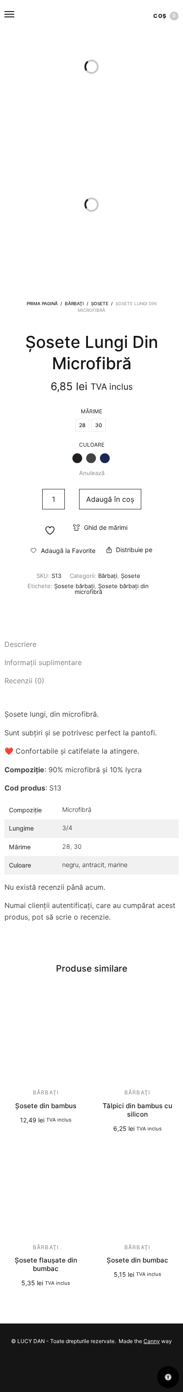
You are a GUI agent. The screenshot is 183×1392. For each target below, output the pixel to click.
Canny (151, 1341)
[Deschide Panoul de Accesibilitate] (168, 1377)
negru (70, 864)
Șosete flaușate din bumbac (46, 1264)
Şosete (99, 303)
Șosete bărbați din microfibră (112, 588)
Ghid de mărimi (105, 527)
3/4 (67, 827)
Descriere (20, 644)
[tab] (91, 644)
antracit (93, 864)
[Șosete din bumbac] (137, 1192)
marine (117, 864)
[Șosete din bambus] (45, 1038)
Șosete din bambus (45, 1105)
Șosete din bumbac (137, 1260)
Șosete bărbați (74, 585)
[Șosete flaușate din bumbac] (45, 1192)
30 (78, 846)
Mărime (91, 411)
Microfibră (77, 809)
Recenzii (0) (24, 680)
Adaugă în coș (110, 499)
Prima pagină (42, 303)
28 (66, 846)
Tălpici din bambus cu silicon (137, 1110)
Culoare (91, 445)
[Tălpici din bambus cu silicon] (137, 1038)
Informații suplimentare (43, 662)
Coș (164, 15)
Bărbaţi (74, 303)
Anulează (91, 472)
